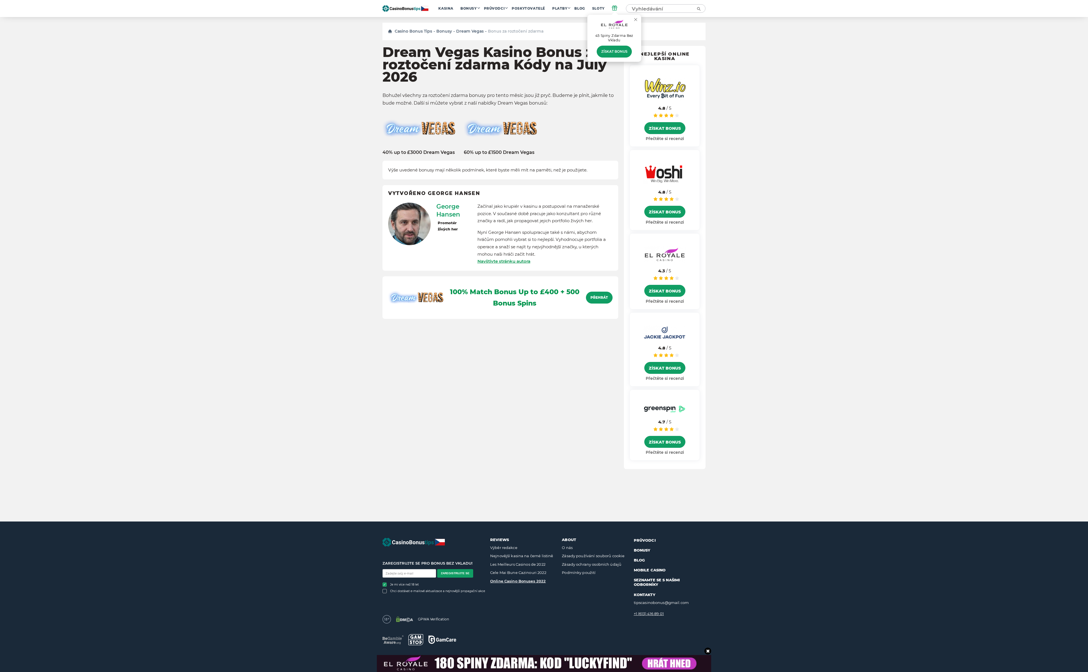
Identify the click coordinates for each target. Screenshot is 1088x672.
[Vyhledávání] (698, 8)
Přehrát (599, 298)
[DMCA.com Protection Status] (404, 619)
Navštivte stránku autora (503, 261)
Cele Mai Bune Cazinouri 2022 (518, 572)
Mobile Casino (650, 570)
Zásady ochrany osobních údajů (591, 564)
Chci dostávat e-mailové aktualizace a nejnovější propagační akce (437, 591)
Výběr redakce (503, 547)
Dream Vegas (470, 31)
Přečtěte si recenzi (665, 138)
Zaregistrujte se (455, 573)
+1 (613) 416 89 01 (649, 613)
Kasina (445, 8)
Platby (560, 8)
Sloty (598, 8)
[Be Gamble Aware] (392, 639)
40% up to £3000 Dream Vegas (418, 152)
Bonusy (468, 8)
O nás (567, 547)
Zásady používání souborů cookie (593, 556)
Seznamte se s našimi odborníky (657, 582)
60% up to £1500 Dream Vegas (499, 152)
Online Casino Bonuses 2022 (518, 581)
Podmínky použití (579, 572)
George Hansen (448, 210)
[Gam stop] (415, 639)
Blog (579, 8)
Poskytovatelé (528, 8)
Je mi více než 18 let (404, 584)
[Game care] (442, 639)
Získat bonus (614, 52)
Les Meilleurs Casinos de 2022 (517, 564)
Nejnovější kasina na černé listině (521, 556)
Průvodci (494, 8)
